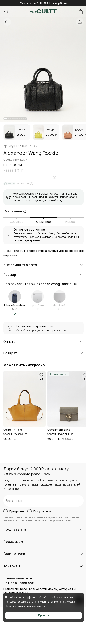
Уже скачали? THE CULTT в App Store (43, 3)
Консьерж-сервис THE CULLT (31, 193)
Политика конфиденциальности (25, 606)
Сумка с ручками (15, 159)
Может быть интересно (24, 365)
